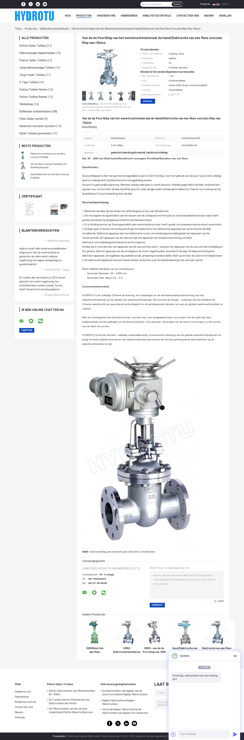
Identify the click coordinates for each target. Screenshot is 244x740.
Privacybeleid (59, 736)
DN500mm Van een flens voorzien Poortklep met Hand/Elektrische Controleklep (94, 650)
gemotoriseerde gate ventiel (120, 552)
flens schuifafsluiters (145, 552)
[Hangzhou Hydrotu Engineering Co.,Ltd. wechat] (42, 321)
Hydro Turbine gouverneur (35, 133)
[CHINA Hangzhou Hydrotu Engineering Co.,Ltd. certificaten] (29, 208)
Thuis (18, 28)
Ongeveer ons (106, 15)
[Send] (235, 734)
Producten (83, 15)
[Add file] (173, 734)
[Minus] (235, 656)
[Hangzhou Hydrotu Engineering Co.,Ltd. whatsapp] (33, 321)
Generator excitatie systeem (37, 126)
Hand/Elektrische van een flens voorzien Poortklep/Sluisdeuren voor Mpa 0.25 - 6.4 (184, 650)
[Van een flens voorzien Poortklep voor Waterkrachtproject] (23, 165)
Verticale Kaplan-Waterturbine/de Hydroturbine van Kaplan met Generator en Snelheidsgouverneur (125, 711)
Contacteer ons (187, 15)
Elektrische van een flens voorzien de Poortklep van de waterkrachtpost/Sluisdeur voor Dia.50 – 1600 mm (216, 650)
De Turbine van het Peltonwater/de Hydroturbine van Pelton (69, 701)
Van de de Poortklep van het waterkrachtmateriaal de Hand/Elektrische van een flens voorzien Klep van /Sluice (106, 107)
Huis (68, 15)
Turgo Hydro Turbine (32, 75)
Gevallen (225, 15)
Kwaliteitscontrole (157, 15)
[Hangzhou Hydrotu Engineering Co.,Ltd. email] (23, 321)
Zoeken (177, 4)
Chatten (147, 101)
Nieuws (209, 15)
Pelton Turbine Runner (33, 97)
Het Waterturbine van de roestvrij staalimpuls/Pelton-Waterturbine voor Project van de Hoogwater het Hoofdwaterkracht (71, 711)
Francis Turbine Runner (33, 89)
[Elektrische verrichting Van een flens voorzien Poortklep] (23, 155)
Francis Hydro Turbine (32, 60)
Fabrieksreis (129, 15)
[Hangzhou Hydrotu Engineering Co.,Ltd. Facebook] (23, 4)
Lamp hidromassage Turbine (36, 67)
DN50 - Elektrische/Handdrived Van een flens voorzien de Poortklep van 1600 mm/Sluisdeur (127, 650)
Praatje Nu (205, 4)
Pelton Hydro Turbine (32, 45)
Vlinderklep (26, 104)
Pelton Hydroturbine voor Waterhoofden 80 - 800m (72, 692)
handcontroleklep (97, 552)
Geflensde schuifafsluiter (54, 28)
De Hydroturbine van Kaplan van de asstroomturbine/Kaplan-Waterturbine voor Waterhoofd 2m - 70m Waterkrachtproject (125, 693)
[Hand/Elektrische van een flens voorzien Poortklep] (23, 176)
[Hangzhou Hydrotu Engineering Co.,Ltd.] (34, 15)
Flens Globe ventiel (31, 118)
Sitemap (20, 717)
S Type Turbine (28, 82)
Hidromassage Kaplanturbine (37, 53)
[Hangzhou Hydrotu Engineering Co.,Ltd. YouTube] (45, 4)
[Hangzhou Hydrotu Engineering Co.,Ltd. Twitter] (30, 4)
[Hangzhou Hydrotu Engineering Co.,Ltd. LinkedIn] (38, 4)
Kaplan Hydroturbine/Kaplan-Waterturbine (119, 702)
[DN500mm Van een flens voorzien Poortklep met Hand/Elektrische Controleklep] (94, 632)
